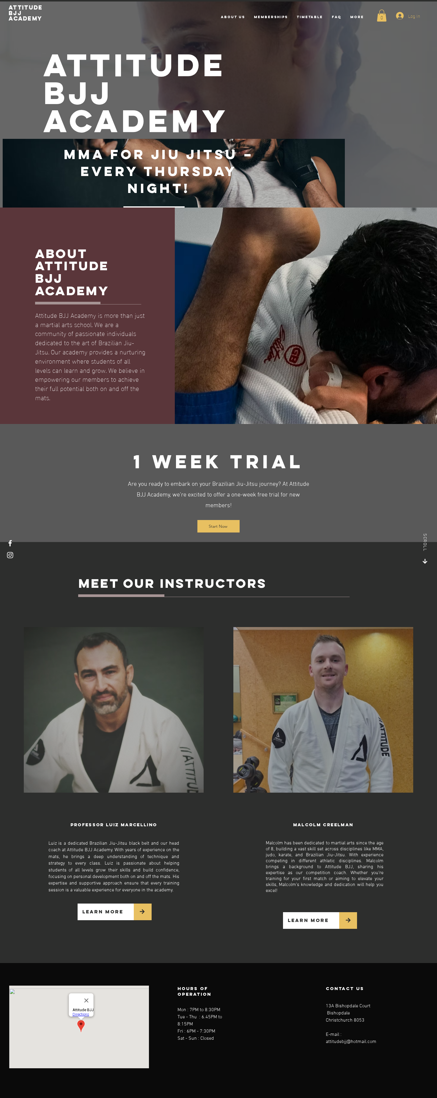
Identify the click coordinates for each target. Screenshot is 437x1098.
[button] (382, 16)
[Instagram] (10, 555)
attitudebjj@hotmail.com (351, 1042)
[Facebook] (10, 543)
